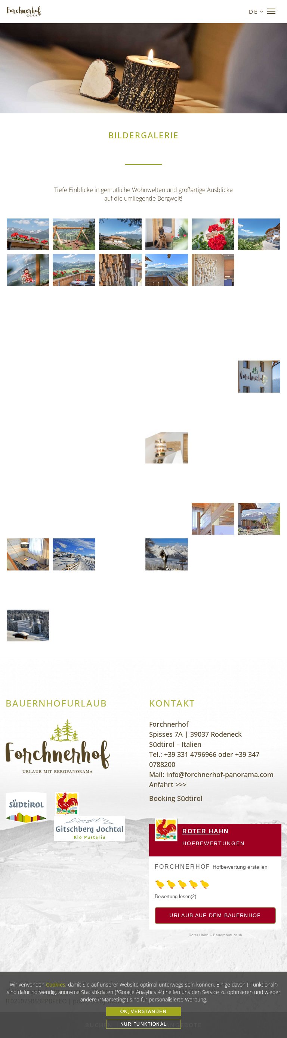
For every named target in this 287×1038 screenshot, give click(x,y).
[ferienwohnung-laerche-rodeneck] (259, 590)
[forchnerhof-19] (74, 234)
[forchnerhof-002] (74, 625)
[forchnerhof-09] (28, 376)
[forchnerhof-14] (259, 376)
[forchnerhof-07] (213, 341)
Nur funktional (143, 1024)
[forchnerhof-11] (120, 376)
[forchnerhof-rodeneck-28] (259, 305)
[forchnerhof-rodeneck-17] (259, 519)
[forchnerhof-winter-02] (259, 412)
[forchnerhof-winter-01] (28, 447)
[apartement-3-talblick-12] (74, 341)
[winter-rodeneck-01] (74, 554)
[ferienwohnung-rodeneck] (120, 590)
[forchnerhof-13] (213, 376)
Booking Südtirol (176, 798)
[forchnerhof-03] (166, 341)
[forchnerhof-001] (28, 625)
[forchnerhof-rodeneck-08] (166, 270)
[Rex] (213, 447)
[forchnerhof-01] (28, 234)
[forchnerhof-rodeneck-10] (213, 270)
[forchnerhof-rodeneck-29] (28, 341)
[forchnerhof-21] (28, 270)
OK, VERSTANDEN (143, 1011)
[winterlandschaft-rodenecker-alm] (213, 554)
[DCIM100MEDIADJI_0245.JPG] (259, 447)
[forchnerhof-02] (120, 341)
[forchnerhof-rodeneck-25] (74, 519)
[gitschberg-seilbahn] (120, 554)
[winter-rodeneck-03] (259, 554)
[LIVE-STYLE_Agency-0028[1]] (166, 483)
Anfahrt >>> (167, 784)
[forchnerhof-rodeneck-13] (74, 305)
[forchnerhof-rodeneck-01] (166, 590)
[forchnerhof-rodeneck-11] (259, 270)
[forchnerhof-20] (120, 412)
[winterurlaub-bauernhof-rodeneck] (166, 554)
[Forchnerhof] (24, 12)
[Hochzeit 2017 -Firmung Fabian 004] (74, 483)
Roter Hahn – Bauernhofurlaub (215, 935)
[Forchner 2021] (28, 519)
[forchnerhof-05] (120, 234)
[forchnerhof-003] (120, 625)
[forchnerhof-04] (74, 270)
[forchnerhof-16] (28, 412)
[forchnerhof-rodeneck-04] (120, 270)
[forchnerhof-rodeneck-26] (213, 305)
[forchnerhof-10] (74, 376)
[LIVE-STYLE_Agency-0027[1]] (213, 483)
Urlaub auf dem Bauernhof (215, 915)
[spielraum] (213, 412)
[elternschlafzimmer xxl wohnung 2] (166, 412)
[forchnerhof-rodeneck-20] (166, 305)
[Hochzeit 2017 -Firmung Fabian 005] (28, 483)
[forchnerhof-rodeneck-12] (28, 305)
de (253, 11)
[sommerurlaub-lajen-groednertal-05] (213, 590)
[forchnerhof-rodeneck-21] (213, 519)
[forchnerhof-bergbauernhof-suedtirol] (166, 519)
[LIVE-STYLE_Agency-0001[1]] (259, 483)
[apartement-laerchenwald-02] (28, 590)
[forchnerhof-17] (166, 234)
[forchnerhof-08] (259, 341)
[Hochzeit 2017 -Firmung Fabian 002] (120, 483)
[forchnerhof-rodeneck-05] (28, 554)
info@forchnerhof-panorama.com (220, 774)
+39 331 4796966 (190, 754)
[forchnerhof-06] (259, 234)
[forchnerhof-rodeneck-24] (120, 519)
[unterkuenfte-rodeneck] (74, 590)
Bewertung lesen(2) (175, 896)
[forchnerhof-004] (166, 625)
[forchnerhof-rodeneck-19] (120, 305)
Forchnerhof (182, 867)
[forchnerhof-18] (74, 412)
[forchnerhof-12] (166, 376)
